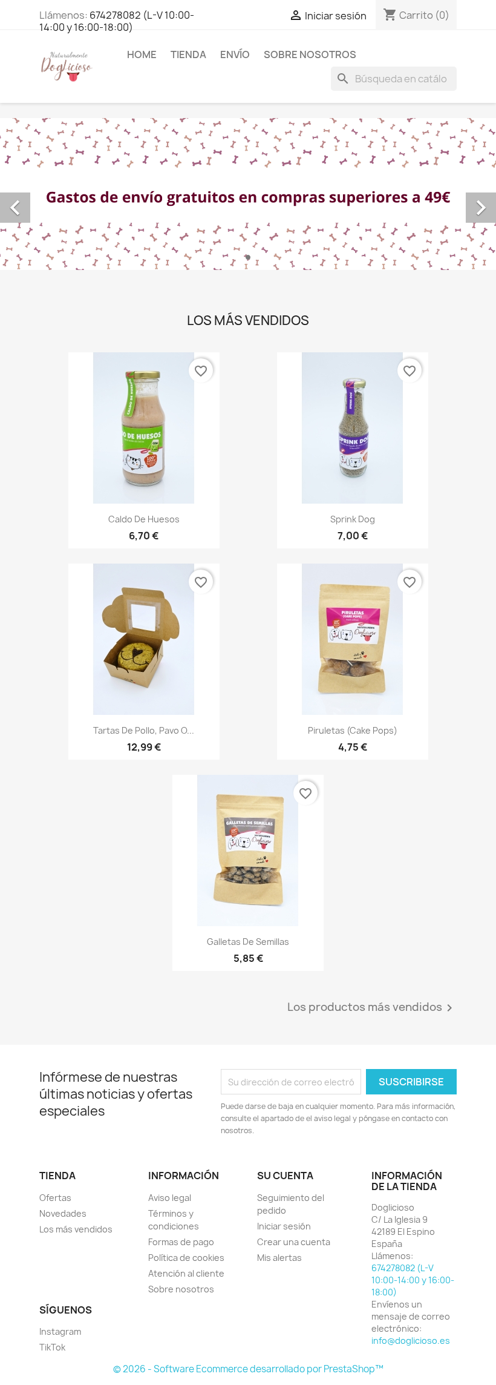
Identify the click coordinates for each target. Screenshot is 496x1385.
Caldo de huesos (144, 519)
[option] (248, 194)
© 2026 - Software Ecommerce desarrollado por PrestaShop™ (248, 1369)
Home (142, 54)
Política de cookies (186, 1257)
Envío (235, 54)
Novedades (62, 1213)
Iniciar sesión (284, 1226)
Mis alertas (279, 1257)
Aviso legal (169, 1197)
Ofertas (55, 1197)
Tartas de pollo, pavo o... (143, 730)
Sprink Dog (352, 519)
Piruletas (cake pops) (352, 730)
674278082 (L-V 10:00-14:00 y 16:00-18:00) (116, 21)
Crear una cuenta (293, 1242)
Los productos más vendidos (372, 1008)
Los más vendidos (76, 1229)
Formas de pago (181, 1242)
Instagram (60, 1331)
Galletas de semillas (248, 941)
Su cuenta (285, 1175)
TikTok (52, 1347)
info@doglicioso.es (410, 1340)
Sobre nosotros (310, 54)
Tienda (188, 54)
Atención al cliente (186, 1273)
